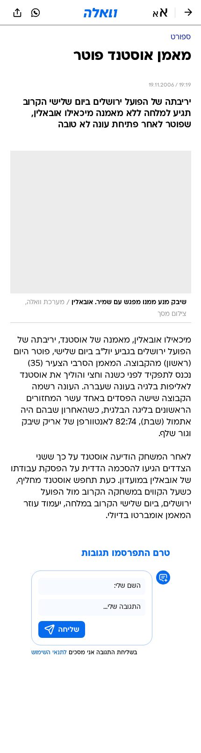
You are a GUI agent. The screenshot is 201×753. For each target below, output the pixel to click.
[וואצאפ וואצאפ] (35, 12)
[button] (160, 12)
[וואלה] (100, 12)
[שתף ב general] (17, 12)
